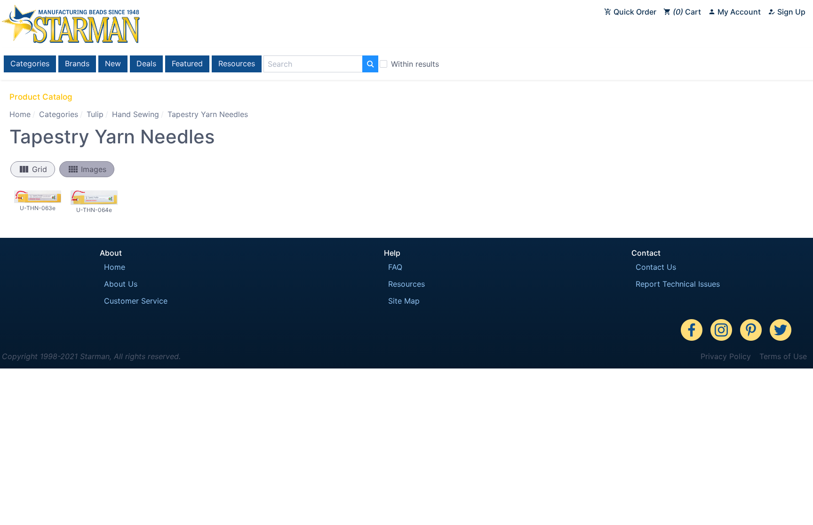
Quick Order (634, 11)
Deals (146, 63)
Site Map (404, 301)
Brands (77, 63)
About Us (120, 284)
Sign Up (790, 11)
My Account (738, 11)
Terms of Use (783, 356)
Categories (29, 63)
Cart (688, 11)
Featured (187, 63)
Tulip (95, 114)
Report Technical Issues (678, 284)
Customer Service (135, 301)
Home (20, 114)
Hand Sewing (135, 114)
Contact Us (656, 267)
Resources (236, 63)
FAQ (395, 267)
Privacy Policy (726, 356)
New (113, 63)
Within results (415, 64)
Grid (32, 169)
